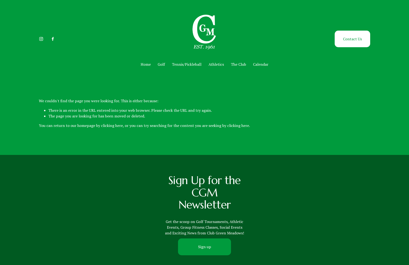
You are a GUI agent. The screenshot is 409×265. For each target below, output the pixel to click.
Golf (161, 64)
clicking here (112, 125)
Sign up (204, 246)
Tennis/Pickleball (186, 64)
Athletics (216, 64)
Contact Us (352, 39)
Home (146, 64)
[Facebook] (52, 39)
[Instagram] (41, 39)
